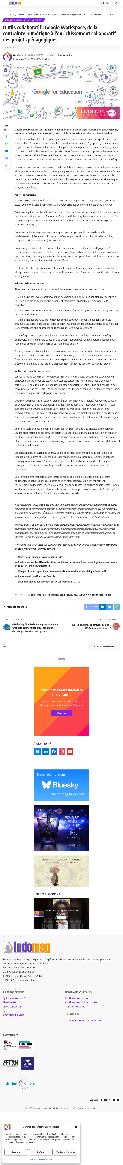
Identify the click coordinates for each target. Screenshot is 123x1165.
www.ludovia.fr (46, 548)
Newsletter (10, 1002)
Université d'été (34, 20)
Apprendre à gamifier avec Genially (36, 576)
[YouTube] (106, 1100)
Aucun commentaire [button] (105, 647)
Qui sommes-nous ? (14, 998)
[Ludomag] (15, 3)
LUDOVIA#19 (84, 594)
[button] (75, 1126)
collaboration (37, 594)
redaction (18, 54)
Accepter (16, 1152)
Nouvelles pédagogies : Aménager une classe (42, 556)
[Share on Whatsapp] (6, 143)
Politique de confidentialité (41, 1159)
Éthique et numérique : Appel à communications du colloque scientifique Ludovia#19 (62, 571)
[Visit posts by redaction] (7, 56)
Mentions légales (74, 1006)
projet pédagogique (101, 594)
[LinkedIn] (114, 1100)
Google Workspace (54, 594)
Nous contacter (12, 1006)
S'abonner (61, 713)
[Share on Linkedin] (6, 151)
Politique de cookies (76, 998)
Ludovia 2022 (70, 594)
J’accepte (61, 917)
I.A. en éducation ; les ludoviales (83, 1020)
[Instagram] (110, 1100)
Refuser (41, 1152)
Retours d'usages (13, 20)
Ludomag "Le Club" (14, 1014)
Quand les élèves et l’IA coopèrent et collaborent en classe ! (49, 581)
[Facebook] (101, 1100)
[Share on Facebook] (6, 136)
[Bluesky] (118, 1100)
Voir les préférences (65, 1152)
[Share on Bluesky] (6, 158)
